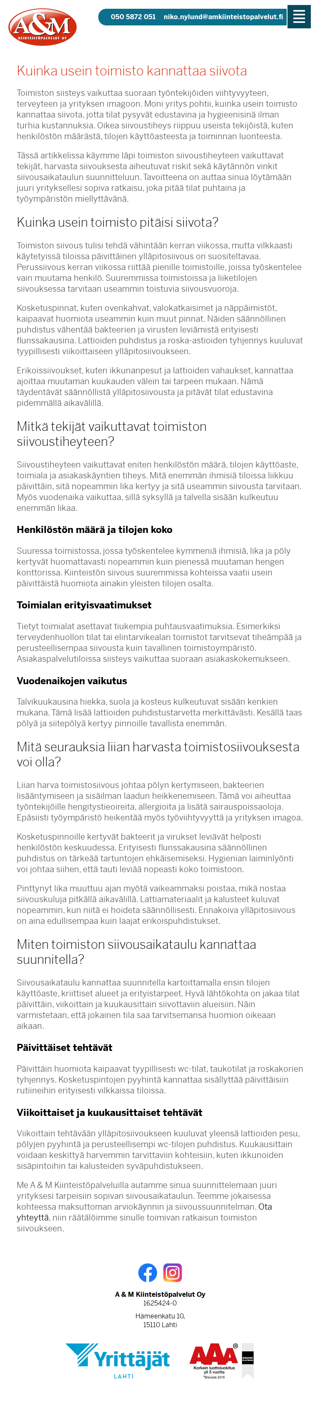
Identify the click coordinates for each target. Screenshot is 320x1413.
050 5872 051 (133, 17)
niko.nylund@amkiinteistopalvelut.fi (223, 17)
